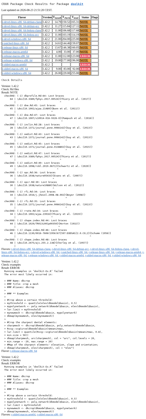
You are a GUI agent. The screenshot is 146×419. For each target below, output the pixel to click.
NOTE (84, 21)
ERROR (85, 56)
